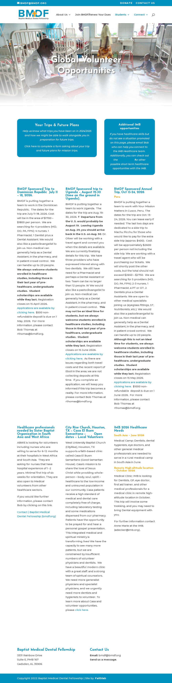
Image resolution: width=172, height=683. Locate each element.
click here (81, 610)
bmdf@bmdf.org (110, 655)
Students (120, 14)
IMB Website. (126, 159)
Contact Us (145, 3)
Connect (139, 14)
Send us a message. (103, 659)
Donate (126, 3)
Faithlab (100, 678)
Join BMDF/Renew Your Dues (93, 14)
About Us (62, 14)
